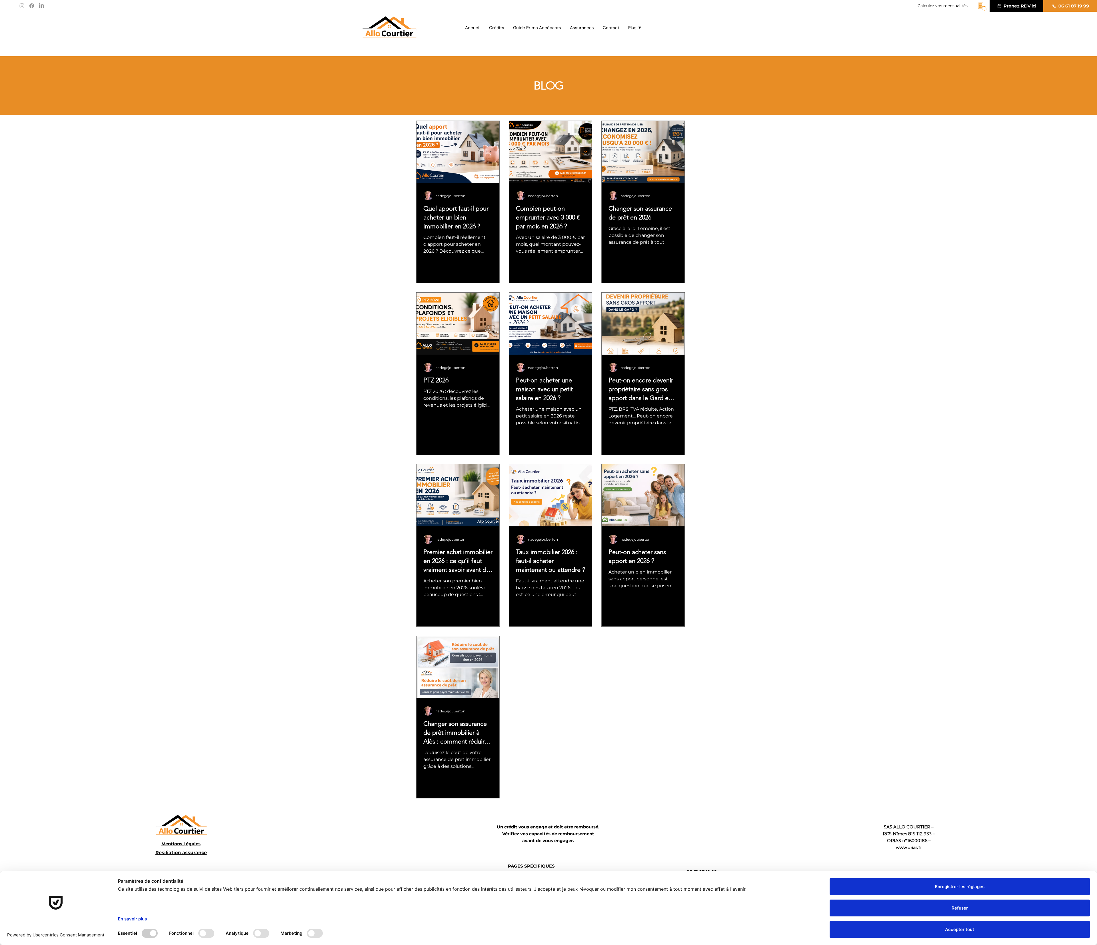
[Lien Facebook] (32, 6)
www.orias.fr (909, 847)
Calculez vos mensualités (943, 5)
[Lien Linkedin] (41, 6)
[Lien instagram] (22, 6)
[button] (635, 28)
